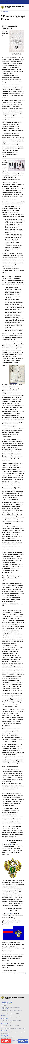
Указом (11, 844)
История (4, 973)
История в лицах (11, 973)
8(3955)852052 (4, 1027)
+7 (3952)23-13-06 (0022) (6, 1003)
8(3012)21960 (4, 1030)
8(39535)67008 (4, 1035)
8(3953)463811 (4, 1012)
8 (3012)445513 (4, 1015)
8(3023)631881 (4, 1018)
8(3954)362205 (4, 1008)
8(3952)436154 (4, 1023)
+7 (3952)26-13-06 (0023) (6, 1002)
